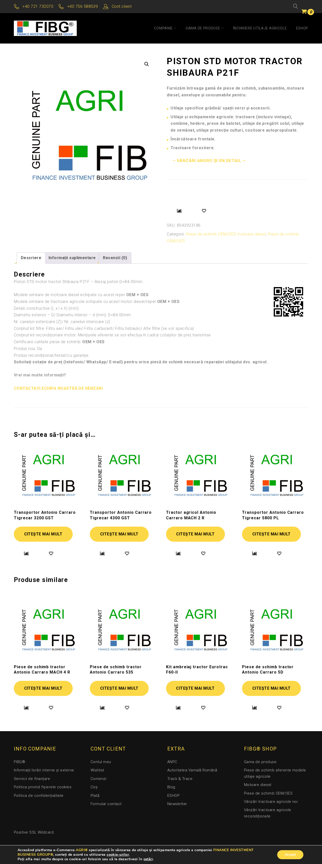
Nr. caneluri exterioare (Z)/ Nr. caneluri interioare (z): (62, 321)
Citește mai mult (43, 534)
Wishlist (97, 770)
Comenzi (98, 778)
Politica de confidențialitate (39, 795)
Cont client (122, 6)
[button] (146, 64)
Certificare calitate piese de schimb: (59, 341)
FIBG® (19, 762)
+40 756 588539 (82, 6)
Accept (290, 854)
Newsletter (177, 804)
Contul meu (101, 762)
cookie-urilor (118, 854)
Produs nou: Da (28, 348)
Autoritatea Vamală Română (192, 770)
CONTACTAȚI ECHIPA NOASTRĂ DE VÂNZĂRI (58, 388)
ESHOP (302, 28)
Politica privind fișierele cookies (42, 787)
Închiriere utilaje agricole (260, 28)
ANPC (172, 762)
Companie (163, 28)
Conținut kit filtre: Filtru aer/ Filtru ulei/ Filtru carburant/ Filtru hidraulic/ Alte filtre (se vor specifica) (104, 328)
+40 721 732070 (37, 6)
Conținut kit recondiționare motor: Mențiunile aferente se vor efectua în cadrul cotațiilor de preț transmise (112, 335)
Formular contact (106, 804)
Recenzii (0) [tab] (115, 257)
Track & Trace (179, 778)
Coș (94, 787)
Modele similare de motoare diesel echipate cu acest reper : (81, 294)
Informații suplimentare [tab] (72, 257)
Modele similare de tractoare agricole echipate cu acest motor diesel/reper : (97, 301)
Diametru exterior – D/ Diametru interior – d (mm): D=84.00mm (72, 314)
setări (148, 859)
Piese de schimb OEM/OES (268, 793)
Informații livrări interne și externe (44, 770)
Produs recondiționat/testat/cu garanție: (51, 355)
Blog (171, 787)
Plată (95, 795)
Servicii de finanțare (32, 778)
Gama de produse (203, 28)
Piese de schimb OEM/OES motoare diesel (226, 234)
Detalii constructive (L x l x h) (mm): (46, 308)
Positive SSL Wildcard (34, 832)
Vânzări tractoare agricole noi (271, 801)
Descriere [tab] (31, 257)
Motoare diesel (257, 784)
